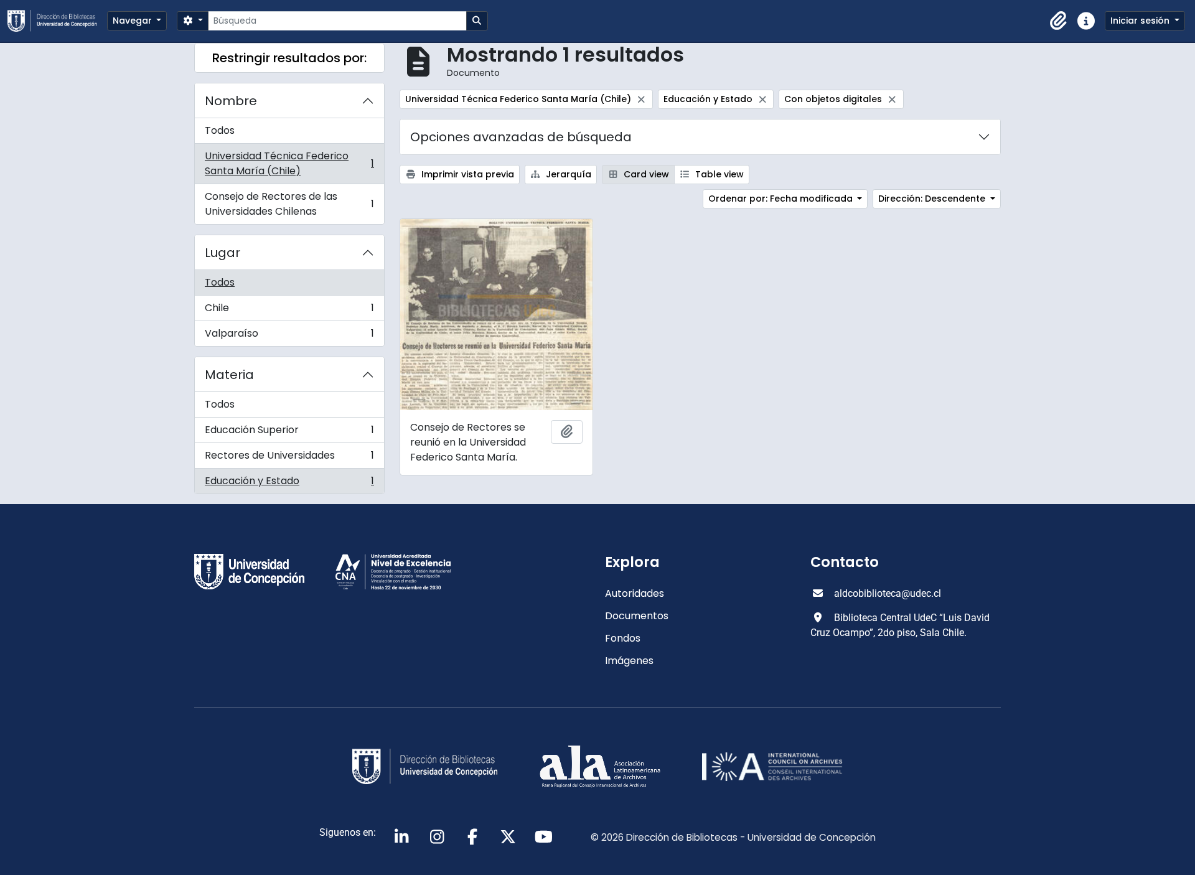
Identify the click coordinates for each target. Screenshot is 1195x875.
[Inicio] (57, 21)
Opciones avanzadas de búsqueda (521, 137)
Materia (229, 374)
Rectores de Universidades (289, 458)
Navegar (133, 20)
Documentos (636, 616)
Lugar (222, 252)
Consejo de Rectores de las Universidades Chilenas (289, 203)
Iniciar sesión (1141, 20)
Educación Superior (289, 433)
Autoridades (634, 593)
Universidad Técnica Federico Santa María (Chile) (289, 163)
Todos (220, 130)
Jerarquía (567, 174)
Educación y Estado (289, 484)
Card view (645, 174)
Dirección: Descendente (933, 198)
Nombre (231, 101)
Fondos (622, 638)
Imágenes (629, 660)
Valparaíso (289, 336)
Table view (718, 174)
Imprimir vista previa (466, 174)
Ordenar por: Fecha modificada (781, 198)
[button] (1058, 21)
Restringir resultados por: (289, 58)
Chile (289, 311)
